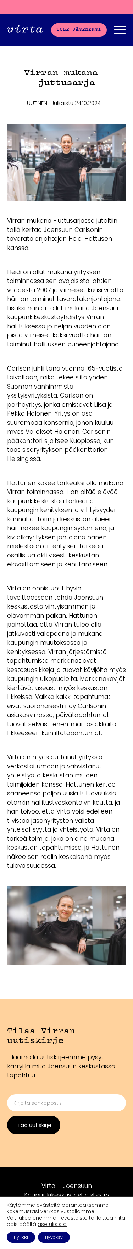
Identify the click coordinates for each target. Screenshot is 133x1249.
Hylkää (21, 1237)
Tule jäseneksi (78, 30)
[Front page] (25, 30)
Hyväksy (54, 1237)
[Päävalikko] (120, 30)
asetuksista (52, 1224)
